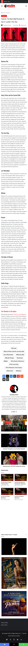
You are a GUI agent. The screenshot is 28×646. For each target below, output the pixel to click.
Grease (14, 348)
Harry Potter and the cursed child (14, 351)
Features (8, 12)
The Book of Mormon (18, 361)
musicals (20, 358)
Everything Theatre (7, 25)
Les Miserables (8, 354)
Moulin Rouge (10, 358)
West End (10, 371)
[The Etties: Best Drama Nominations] (7, 491)
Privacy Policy (4, 622)
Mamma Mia (20, 354)
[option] (14, 423)
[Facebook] (3, 376)
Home (3, 12)
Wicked (19, 371)
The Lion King (14, 364)
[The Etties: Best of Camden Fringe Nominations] (7, 477)
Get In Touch (4, 625)
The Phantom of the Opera (14, 367)
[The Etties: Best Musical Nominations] (21, 491)
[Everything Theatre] (10, 6)
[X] (7, 376)
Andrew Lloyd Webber (19, 314)
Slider (6, 361)
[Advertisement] (14, 517)
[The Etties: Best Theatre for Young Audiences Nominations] (21, 477)
